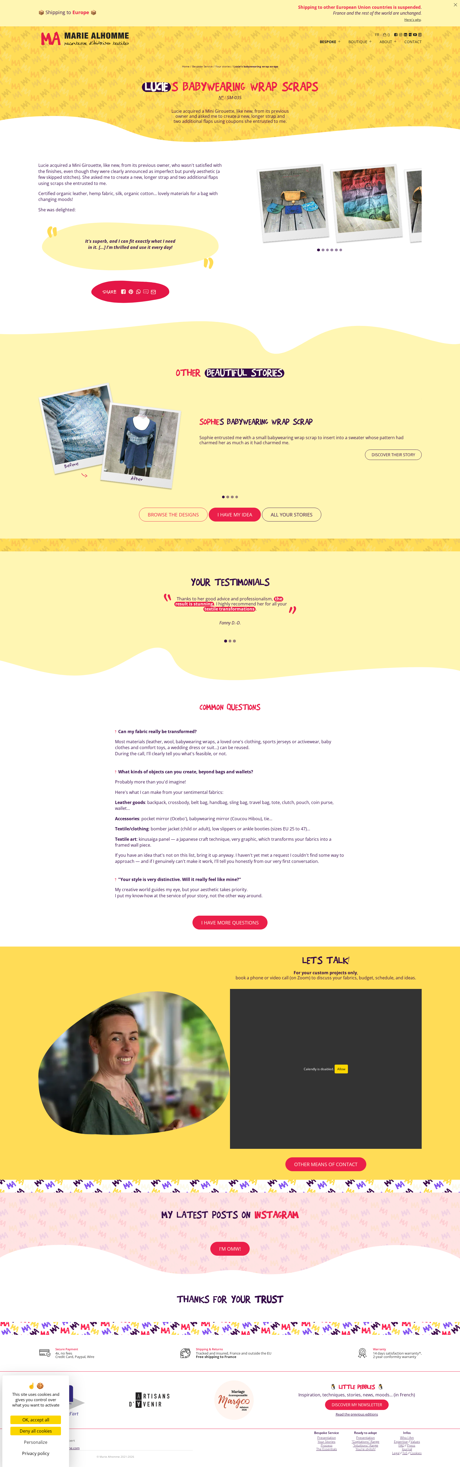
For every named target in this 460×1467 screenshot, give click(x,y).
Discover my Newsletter (357, 1404)
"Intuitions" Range (365, 1445)
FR (377, 35)
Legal (396, 1453)
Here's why (412, 20)
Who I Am (407, 1437)
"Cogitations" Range (365, 1441)
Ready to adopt (365, 1432)
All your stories (292, 514)
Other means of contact (326, 1164)
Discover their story (393, 454)
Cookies (416, 1453)
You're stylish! (366, 1449)
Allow (341, 1069)
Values (415, 1441)
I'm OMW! (230, 1249)
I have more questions (230, 922)
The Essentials (326, 1449)
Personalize (35, 1442)
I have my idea (234, 514)
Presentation (326, 1437)
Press (411, 1445)
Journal (407, 1449)
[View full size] (292, 200)
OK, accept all (35, 1420)
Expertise (401, 1441)
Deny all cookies (36, 1431)
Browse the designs (173, 514)
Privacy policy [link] (35, 1453)
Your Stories (326, 1441)
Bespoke (328, 42)
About (386, 42)
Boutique (357, 42)
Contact (413, 42)
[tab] (318, 250)
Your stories (223, 66)
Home (186, 66)
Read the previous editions (357, 1414)
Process (326, 1445)
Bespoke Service (202, 66)
